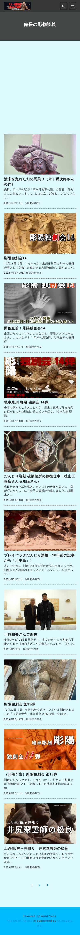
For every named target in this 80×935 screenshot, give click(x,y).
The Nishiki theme (20, 920)
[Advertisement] (40, 92)
